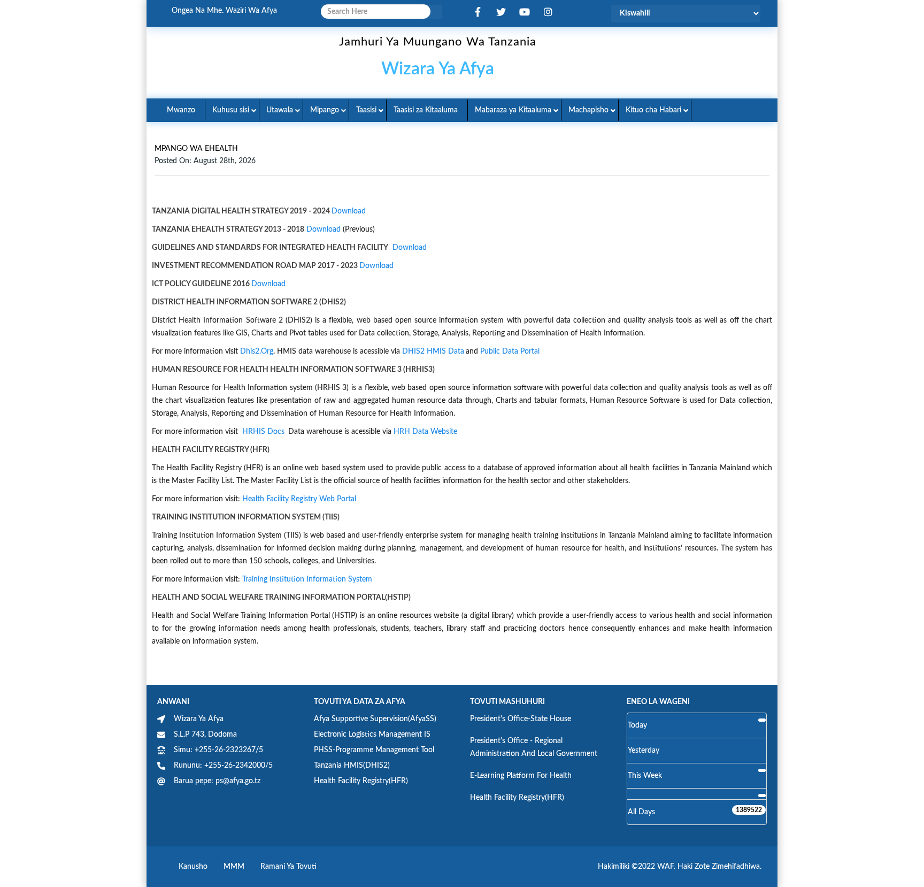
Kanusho (193, 866)
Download (349, 211)
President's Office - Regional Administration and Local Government (533, 747)
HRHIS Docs (263, 431)
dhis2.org (256, 351)
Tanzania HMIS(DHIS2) (352, 765)
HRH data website (425, 431)
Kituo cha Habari (653, 110)
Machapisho (588, 110)
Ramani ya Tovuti (288, 866)
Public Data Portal (510, 351)
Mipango (324, 110)
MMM (234, 866)
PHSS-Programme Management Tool (374, 750)
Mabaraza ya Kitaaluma (513, 110)
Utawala (279, 110)
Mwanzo (181, 110)
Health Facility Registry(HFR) (361, 781)
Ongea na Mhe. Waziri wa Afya (224, 10)
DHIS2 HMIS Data (433, 351)
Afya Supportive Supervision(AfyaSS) (375, 719)
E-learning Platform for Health (521, 775)
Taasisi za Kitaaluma (426, 110)
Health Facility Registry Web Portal (299, 499)
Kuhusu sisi (230, 110)
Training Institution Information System (307, 579)
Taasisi (366, 110)
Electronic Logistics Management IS (372, 734)
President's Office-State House (520, 719)
